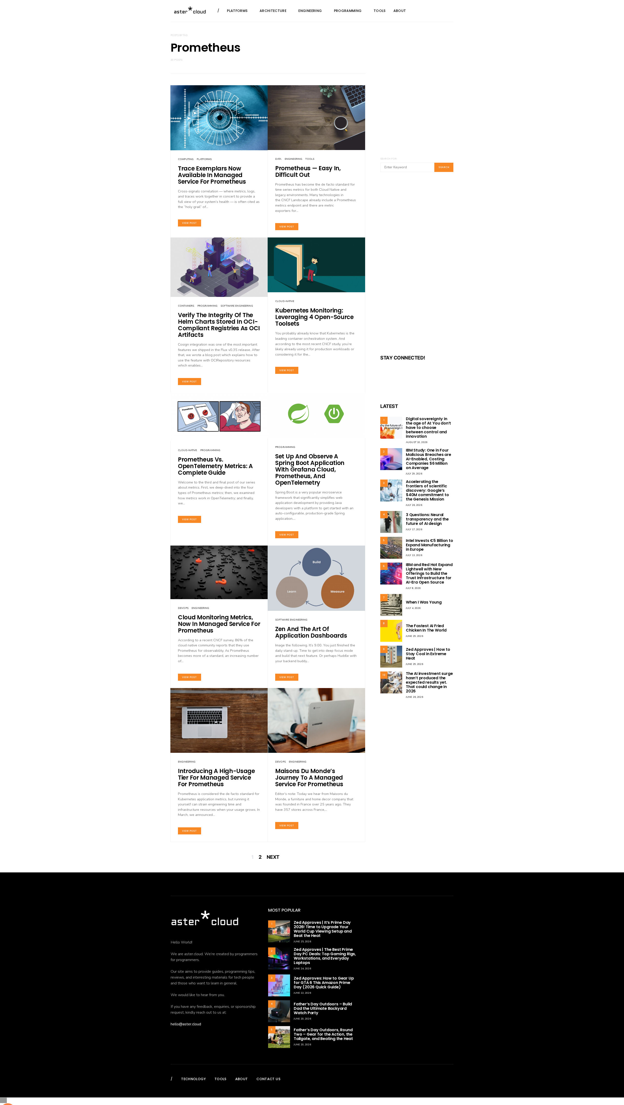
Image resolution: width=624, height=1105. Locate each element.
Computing (186, 159)
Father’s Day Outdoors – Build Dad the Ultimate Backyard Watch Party (323, 1008)
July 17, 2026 (414, 529)
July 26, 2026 (414, 505)
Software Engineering (237, 306)
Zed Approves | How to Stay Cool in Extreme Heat (428, 654)
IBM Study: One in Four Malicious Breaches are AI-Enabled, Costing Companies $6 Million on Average (428, 459)
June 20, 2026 (302, 1018)
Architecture (273, 10)
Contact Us (268, 1079)
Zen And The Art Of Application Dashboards (311, 632)
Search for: (388, 159)
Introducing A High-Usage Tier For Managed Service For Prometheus (216, 777)
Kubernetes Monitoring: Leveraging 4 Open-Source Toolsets (314, 317)
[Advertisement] (416, 266)
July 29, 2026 (414, 473)
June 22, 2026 (302, 993)
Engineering (310, 10)
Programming (348, 10)
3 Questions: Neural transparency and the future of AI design (427, 519)
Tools (380, 10)
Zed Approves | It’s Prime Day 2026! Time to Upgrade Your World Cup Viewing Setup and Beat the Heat (323, 929)
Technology (193, 1079)
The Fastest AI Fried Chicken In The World (426, 628)
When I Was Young (424, 602)
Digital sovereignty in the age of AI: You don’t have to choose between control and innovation (428, 427)
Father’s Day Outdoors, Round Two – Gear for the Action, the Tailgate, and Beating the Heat (323, 1034)
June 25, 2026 (302, 941)
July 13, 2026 (414, 555)
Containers (186, 306)
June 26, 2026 (414, 697)
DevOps (183, 608)
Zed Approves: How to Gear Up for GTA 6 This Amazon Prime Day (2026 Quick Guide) (324, 982)
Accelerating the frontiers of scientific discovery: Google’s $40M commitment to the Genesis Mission (427, 490)
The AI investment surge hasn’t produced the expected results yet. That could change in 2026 (429, 682)
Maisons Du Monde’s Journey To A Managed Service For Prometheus (309, 777)
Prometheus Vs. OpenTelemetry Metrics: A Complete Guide (215, 466)
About (399, 10)
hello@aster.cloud (186, 1024)
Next (273, 857)
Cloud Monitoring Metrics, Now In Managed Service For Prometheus (219, 623)
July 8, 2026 (413, 588)
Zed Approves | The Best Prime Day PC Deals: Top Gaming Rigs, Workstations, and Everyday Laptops (325, 956)
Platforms (237, 10)
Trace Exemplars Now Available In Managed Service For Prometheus (212, 175)
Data (278, 159)
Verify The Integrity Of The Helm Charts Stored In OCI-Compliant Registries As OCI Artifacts (219, 325)
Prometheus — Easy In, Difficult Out (308, 171)
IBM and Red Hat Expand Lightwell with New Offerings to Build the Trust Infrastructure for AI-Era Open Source (429, 573)
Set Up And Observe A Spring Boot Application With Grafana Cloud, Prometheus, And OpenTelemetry (309, 469)
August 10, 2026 (416, 442)
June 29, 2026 (414, 636)
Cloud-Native (284, 301)
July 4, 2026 (413, 608)
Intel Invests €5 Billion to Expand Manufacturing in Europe (429, 545)
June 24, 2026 (302, 968)
